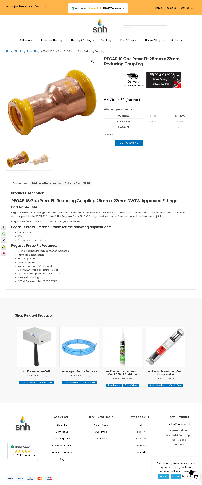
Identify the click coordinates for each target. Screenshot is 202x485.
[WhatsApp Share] (3, 233)
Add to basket (129, 142)
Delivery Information (62, 445)
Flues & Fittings (153, 40)
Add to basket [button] (28, 382)
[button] (170, 28)
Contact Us (187, 8)
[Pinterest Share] (3, 253)
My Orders (140, 445)
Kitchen (175, 40)
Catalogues (101, 438)
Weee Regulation (62, 438)
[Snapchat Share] (3, 247)
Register (140, 431)
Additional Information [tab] (46, 183)
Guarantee (101, 431)
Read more (114, 385)
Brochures (41, 6)
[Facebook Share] (3, 227)
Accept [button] (163, 476)
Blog (62, 459)
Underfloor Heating (51, 40)
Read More (188, 476)
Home (158, 8)
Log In (140, 425)
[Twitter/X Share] (3, 240)
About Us (171, 8)
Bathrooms (26, 40)
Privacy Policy (101, 425)
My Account (140, 438)
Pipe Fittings (33, 51)
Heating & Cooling (81, 40)
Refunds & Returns (62, 452)
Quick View (46, 382)
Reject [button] (175, 476)
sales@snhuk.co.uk (20, 6)
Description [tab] (20, 183)
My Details (140, 452)
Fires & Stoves (128, 40)
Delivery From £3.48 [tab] (77, 183)
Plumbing (106, 40)
